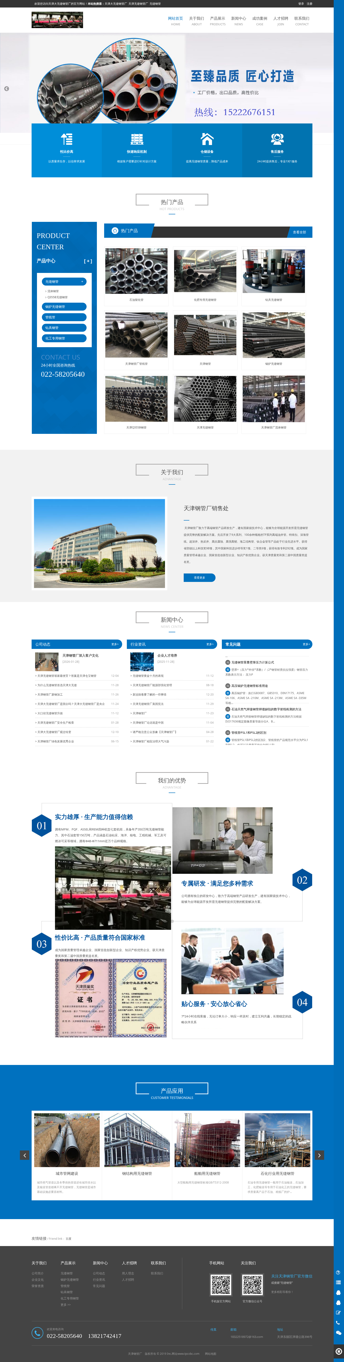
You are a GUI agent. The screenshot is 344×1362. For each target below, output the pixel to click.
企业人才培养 (167, 655)
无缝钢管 (155, 4)
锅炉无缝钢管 (55, 306)
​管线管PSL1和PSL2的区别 (248, 718)
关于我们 (196, 21)
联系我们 (301, 21)
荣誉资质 (38, 1286)
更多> (115, 644)
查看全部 (299, 232)
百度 (68, 1239)
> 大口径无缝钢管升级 (49, 713)
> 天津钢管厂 (138, 713)
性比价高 (66, 151)
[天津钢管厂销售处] (57, 20)
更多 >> (66, 1304)
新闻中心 (238, 21)
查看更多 (199, 578)
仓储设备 (207, 151)
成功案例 (259, 21)
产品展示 (218, 21)
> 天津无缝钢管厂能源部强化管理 (151, 685)
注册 (309, 4)
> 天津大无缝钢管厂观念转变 (53, 732)
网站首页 (175, 21)
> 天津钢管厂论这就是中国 (147, 723)
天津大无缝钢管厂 (116, 4)
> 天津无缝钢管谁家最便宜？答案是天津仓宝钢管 (65, 676)
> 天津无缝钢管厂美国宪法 (147, 704)
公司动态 (42, 644)
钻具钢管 (52, 327)
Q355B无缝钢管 (58, 297)
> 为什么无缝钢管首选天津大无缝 (56, 685)
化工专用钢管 (55, 338)
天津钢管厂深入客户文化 (80, 655)
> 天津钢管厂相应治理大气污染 (149, 741)
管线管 (50, 317)
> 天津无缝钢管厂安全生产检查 (54, 723)
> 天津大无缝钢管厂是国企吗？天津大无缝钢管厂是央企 (70, 704)
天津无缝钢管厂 (138, 4)
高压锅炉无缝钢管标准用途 (249, 671)
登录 (301, 4)
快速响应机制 (137, 151)
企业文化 (38, 1279)
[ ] (88, 261)
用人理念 (128, 1273)
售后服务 (277, 151)
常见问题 (99, 1286)
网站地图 (210, 1354)
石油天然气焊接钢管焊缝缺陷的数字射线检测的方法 (266, 694)
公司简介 (38, 1273)
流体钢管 (53, 291)
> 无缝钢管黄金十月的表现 (147, 676)
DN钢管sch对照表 (243, 741)
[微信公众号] (339, 1333)
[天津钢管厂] (172, 89)
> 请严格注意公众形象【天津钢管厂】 (154, 732)
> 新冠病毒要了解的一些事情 (148, 694)
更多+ (306, 644)
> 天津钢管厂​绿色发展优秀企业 (54, 741)
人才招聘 (280, 21)
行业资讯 (138, 644)
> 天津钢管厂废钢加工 (49, 694)
